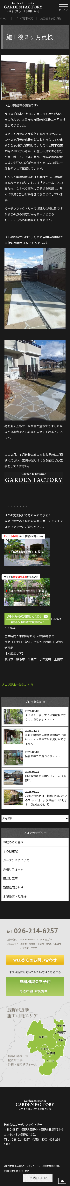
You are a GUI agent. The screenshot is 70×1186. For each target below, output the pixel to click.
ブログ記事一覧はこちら (17, 685)
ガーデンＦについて (16, 860)
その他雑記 (10, 851)
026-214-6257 (32, 930)
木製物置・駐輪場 (14, 896)
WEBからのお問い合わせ (35, 960)
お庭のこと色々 (13, 842)
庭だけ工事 (10, 878)
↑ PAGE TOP (38, 1178)
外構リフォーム (13, 869)
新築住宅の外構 (13, 887)
